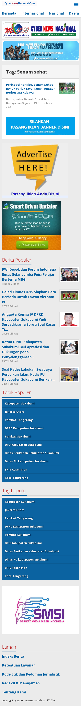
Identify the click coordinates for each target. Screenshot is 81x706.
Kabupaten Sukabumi (20, 403)
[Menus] (76, 5)
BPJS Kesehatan (16, 469)
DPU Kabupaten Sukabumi (23, 445)
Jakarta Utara (14, 412)
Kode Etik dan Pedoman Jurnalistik (31, 674)
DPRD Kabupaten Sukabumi (24, 428)
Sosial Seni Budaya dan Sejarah (27, 101)
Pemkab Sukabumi (18, 436)
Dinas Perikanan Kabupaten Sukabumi (32, 453)
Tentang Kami (14, 692)
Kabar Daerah (25, 99)
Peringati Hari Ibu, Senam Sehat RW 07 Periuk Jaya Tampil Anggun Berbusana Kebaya (30, 88)
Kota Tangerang (16, 478)
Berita (10, 99)
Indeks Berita (13, 656)
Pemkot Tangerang (19, 420)
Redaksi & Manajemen (21, 683)
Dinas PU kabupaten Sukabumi (26, 461)
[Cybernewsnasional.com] (19, 3)
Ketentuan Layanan (19, 665)
